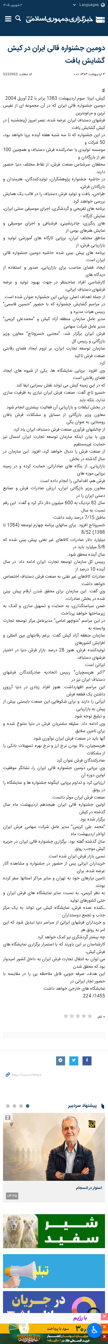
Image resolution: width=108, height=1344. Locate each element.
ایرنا (59, 20)
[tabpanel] (54, 1157)
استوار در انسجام (89, 1188)
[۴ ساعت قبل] (54, 1147)
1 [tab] (27, 1106)
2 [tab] (21, 1106)
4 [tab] (8, 1106)
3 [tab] (14, 1106)
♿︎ (94, 1329)
